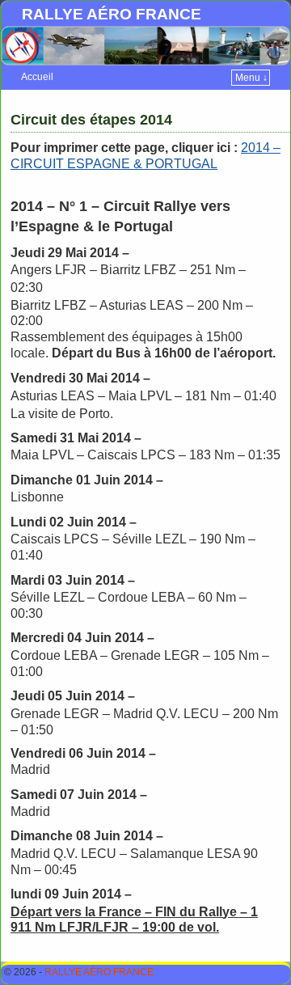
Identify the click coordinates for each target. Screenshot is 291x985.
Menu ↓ (251, 77)
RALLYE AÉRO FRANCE (111, 14)
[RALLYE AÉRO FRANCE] (145, 45)
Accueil (37, 76)
